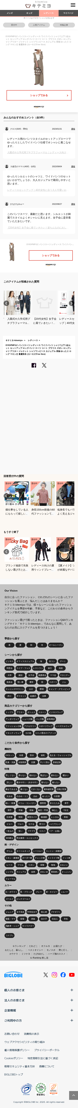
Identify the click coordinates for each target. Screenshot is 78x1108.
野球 (42, 689)
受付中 (14, 25)
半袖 (20, 810)
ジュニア (10, 912)
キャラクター (28, 926)
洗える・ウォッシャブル (60, 755)
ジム (64, 682)
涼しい (10, 782)
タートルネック (23, 851)
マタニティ (65, 675)
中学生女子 (32, 912)
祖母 (22, 919)
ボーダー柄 (27, 858)
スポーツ (53, 682)
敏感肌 (44, 817)
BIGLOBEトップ (13, 1074)
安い (20, 831)
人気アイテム (39, 25)
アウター (20, 712)
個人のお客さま (14, 990)
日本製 (10, 817)
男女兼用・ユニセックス (27, 838)
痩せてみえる (11, 789)
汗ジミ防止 (45, 762)
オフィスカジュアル (25, 661)
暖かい (66, 775)
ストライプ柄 (53, 858)
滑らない (22, 775)
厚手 (67, 803)
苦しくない (10, 775)
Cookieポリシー (13, 1058)
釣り (10, 696)
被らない (56, 782)
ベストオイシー (35, 950)
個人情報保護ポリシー (17, 1050)
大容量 (57, 796)
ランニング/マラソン (14, 689)
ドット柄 (66, 858)
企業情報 (10, 1010)
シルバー (65, 892)
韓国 (20, 817)
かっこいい (67, 872)
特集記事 (64, 25)
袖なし (55, 810)
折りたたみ (55, 803)
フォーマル (10, 879)
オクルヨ (45, 946)
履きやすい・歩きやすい (27, 782)
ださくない (36, 789)
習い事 (20, 682)
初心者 (44, 912)
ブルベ (20, 824)
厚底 (66, 817)
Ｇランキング (19, 946)
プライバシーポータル (46, 1050)
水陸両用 (22, 762)
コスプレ (10, 935)
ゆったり (46, 796)
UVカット (9, 755)
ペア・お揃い (55, 831)
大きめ (10, 796)
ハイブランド (55, 824)
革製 (42, 865)
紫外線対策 (49, 789)
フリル (20, 865)
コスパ (42, 831)
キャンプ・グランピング (59, 689)
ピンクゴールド (23, 899)
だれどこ (33, 946)
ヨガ (31, 689)
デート (63, 661)
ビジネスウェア (56, 712)
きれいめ (44, 872)
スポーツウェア (46, 726)
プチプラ (31, 831)
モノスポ (51, 950)
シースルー (38, 851)
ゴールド (10, 899)
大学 (10, 675)
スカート (42, 712)
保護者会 (42, 675)
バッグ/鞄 (39, 719)
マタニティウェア (13, 733)
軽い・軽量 (10, 803)
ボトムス (31, 712)
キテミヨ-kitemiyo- (14, 340)
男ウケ (42, 824)
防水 (32, 755)
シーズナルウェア (63, 726)
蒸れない (33, 775)
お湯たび (57, 946)
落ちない (45, 782)
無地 (53, 865)
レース (10, 865)
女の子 (44, 919)
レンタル (55, 817)
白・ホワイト (11, 892)
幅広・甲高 (43, 810)
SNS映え (10, 838)
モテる (31, 824)
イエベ (10, 824)
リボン (31, 865)
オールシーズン (56, 645)
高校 (61, 668)
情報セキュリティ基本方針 (19, 1066)
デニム (10, 851)
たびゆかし (39, 954)
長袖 (31, 810)
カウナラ (13, 954)
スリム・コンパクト (27, 803)
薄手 (10, 810)
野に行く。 (64, 950)
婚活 (20, 675)
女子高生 (20, 912)
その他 (28, 733)
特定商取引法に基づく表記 (43, 1058)
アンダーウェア (12, 719)
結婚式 (33, 696)
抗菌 (33, 762)
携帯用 (43, 803)
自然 (33, 872)
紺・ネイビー (52, 892)
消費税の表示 (31, 1034)
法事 (44, 696)
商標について (46, 1066)
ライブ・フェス (23, 668)
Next (71, 303)
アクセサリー (30, 726)
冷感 (21, 755)
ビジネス (10, 661)
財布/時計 (51, 719)
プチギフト (56, 912)
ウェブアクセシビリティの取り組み (24, 1042)
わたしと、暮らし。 (14, 950)
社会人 (55, 919)
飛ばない (44, 775)
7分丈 (65, 810)
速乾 (43, 755)
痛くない (24, 789)
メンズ (10, 13)
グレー (39, 892)
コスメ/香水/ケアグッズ (45, 733)
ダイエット (21, 696)
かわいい (64, 865)
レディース (49, 13)
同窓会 (10, 668)
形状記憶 (57, 762)
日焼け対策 (61, 789)
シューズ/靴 (27, 719)
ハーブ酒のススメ (56, 954)
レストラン (38, 668)
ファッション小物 (13, 726)
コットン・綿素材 (54, 851)
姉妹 (33, 919)
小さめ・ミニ (22, 796)
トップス (10, 712)
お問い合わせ (12, 1034)
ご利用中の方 (13, 1020)
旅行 (50, 668)
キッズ (29, 13)
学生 (66, 919)
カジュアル (21, 872)
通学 (31, 682)
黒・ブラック (26, 892)
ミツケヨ (25, 954)
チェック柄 (40, 858)
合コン (52, 661)
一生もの (10, 831)
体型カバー (32, 817)
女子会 (31, 675)
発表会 (10, 682)
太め (35, 796)
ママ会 (53, 675)
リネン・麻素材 (12, 858)
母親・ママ (10, 919)
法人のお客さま (14, 1000)
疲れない (55, 775)
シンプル (10, 872)
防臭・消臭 (10, 762)
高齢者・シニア (12, 926)
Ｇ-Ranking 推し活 (39, 958)
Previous (6, 303)
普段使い (55, 872)
